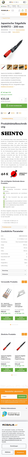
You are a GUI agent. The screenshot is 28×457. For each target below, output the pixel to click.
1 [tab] (10, 324)
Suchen (23, 14)
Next (25, 282)
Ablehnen (7, 452)
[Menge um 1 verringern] (25, 101)
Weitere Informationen (15, 438)
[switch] (24, 2)
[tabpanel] (7, 303)
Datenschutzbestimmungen (11, 402)
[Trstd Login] (25, 2)
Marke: (16, 32)
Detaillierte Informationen (7, 86)
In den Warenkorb (15, 106)
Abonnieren (22, 396)
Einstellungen (14, 446)
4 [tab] (14, 324)
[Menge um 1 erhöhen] (25, 99)
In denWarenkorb (7, 318)
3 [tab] (13, 324)
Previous (23, 282)
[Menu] (26, 10)
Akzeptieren (20, 452)
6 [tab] (17, 324)
